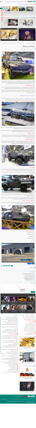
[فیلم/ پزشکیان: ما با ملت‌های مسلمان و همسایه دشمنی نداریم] (27, 35)
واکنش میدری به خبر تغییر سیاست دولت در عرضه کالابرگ (10, 321)
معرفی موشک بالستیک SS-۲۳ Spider (29, 279)
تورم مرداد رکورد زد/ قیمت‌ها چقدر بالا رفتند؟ (11, 323)
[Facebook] (5, 265)
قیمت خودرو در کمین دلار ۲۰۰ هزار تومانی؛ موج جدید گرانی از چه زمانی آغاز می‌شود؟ (26, 378)
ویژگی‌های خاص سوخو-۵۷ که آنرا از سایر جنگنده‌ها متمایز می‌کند (27, 392)
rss (9, 399)
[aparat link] (1, 17)
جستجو (24, 399)
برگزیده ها (31, 315)
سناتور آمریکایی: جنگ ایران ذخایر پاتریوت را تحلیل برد (10, 345)
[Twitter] (3, 265)
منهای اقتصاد (33, 43)
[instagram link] (1, 12)
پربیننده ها (22, 315)
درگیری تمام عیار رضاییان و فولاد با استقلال (29, 319)
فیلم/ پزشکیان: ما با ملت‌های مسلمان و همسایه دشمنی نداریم (28, 39)
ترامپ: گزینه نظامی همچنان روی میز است (29, 334)
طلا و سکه (14, 1)
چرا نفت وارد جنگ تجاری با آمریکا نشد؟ (30, 326)
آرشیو (21, 399)
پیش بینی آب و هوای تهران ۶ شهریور (30, 320)
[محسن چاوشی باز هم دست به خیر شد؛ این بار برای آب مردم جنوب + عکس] (5, 307)
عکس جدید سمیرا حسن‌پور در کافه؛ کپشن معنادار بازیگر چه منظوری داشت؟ (5, 303)
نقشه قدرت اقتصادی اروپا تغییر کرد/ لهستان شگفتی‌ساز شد (10, 358)
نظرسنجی (12, 399)
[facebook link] (1, 13)
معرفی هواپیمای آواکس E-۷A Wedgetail (29, 278)
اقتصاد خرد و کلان (20, 1)
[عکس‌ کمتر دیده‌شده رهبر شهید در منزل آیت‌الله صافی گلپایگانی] (9, 35)
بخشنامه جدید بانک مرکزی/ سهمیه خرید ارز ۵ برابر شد (10, 340)
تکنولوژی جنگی (31, 267)
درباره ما (34, 399)
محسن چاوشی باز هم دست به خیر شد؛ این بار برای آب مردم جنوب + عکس (5, 312)
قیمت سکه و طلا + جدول (15, 11)
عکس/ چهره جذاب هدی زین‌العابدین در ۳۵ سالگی (27, 4)
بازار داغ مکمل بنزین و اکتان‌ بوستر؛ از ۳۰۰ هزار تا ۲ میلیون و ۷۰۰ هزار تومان (26, 363)
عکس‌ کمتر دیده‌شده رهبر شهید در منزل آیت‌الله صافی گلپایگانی (10, 39)
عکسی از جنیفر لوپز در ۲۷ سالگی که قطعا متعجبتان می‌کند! (22, 312)
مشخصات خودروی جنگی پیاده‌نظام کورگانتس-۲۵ (28, 273)
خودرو (12, 1)
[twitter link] (1, 15)
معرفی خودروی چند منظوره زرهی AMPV (26, 95)
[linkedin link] (1, 19)
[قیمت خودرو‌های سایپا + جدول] (29, 9)
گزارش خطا (9, 265)
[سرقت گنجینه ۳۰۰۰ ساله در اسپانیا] (22, 299)
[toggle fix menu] (1, 8)
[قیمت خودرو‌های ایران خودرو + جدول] (22, 9)
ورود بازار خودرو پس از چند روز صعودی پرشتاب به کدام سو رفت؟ (9, 337)
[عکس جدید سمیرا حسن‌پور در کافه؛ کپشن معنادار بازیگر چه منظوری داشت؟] (5, 299)
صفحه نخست (25, 1)
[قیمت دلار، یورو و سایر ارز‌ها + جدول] (6, 9)
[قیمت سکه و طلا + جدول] (14, 9)
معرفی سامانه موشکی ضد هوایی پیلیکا (29, 277)
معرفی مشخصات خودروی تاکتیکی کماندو (29, 276)
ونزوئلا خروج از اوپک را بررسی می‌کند (12, 344)
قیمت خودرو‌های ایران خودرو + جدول (22, 12)
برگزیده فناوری (28, 43)
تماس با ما (31, 399)
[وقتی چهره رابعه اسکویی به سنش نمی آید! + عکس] (31, 307)
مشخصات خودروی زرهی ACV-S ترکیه (29, 274)
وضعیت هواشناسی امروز (32, 321)
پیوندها (26, 399)
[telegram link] (1, 10)
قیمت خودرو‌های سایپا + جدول (29, 11)
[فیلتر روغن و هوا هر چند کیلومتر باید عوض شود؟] (31, 299)
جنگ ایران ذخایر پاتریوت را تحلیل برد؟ (30, 325)
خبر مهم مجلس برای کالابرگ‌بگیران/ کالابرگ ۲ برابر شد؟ (10, 335)
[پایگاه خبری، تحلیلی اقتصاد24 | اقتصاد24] (30, 1)
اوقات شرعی (15, 399)
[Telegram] (6, 265)
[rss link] (1, 20)
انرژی (6, 1)
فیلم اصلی (31, 265)
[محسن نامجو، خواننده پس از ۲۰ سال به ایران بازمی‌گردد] (14, 299)
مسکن (10, 1)
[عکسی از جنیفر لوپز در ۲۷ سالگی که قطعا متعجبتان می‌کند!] (22, 307)
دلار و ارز (17, 1)
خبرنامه (29, 399)
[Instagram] (8, 265)
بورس (8, 1)
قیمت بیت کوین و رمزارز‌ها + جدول (12, 369)
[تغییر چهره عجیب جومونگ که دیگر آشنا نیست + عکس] (14, 307)
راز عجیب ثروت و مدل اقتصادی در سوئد (30, 324)
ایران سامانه (29, 402)
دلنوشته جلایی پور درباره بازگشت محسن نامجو (29, 318)
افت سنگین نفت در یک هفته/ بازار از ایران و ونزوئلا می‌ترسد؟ (9, 332)
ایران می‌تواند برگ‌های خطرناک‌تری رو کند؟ (29, 330)
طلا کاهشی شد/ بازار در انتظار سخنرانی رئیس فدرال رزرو (10, 330)
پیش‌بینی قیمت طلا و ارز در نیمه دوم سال (29, 328)
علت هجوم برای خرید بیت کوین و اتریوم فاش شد (11, 329)
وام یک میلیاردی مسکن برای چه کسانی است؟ (29, 329)
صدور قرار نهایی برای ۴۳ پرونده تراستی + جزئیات (28, 316)
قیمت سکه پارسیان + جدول (13, 367)
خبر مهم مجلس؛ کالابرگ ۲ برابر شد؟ (30, 323)
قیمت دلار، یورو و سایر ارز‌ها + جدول (7, 12)
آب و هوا (19, 399)
